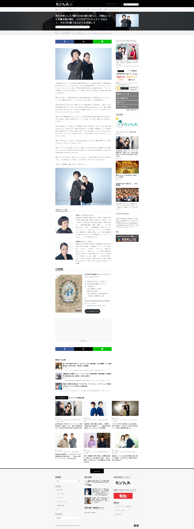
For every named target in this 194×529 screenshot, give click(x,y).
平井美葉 (74, 419)
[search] (137, 4)
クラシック (59, 497)
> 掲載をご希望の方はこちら (132, 110)
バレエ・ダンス (60, 493)
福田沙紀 (105, 451)
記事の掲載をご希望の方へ (90, 512)
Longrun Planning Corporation (71, 525)
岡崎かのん (134, 451)
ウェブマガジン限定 (85, 9)
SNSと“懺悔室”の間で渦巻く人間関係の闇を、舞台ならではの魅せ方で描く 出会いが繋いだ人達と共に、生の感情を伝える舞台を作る (97, 459)
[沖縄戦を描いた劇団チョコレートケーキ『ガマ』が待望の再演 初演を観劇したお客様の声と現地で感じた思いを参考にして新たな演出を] (58, 376)
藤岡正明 (77, 451)
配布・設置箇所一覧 (122, 98)
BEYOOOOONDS (67, 419)
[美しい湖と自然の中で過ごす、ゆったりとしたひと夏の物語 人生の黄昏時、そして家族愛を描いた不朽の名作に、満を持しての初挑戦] (58, 366)
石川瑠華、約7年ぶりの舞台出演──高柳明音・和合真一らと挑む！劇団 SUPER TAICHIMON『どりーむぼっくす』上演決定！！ (100, 500)
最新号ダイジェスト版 (123, 94)
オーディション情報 (97, 9)
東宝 (104, 419)
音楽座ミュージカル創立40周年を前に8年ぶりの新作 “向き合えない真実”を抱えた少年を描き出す (125, 458)
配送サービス (120, 102)
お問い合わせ (118, 514)
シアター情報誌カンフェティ (71, 9)
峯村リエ (116, 421)
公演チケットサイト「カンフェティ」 (113, 9)
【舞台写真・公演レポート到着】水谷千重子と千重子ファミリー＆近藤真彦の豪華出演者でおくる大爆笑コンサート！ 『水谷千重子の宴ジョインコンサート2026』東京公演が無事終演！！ (100, 492)
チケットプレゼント (122, 107)
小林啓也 (129, 451)
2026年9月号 (60, 419)
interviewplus (123, 419)
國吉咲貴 (100, 451)
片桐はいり (79, 26)
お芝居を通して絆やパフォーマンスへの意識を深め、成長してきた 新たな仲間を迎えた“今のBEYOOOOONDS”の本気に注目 (68, 426)
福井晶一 (65, 451)
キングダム (94, 419)
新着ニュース (58, 9)
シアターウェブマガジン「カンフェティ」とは (111, 4)
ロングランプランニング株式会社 (123, 506)
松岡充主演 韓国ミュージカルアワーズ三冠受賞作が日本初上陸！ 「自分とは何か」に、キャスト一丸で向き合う (68, 456)
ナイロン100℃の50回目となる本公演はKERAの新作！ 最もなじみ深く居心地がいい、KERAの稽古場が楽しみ (125, 426)
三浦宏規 (100, 419)
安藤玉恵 (74, 26)
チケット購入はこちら (92, 311)
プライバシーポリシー (120, 510)
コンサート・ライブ (61, 501)
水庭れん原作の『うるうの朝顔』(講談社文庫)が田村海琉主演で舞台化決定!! (100, 481)
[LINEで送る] (102, 42)
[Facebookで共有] (64, 42)
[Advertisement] (83, 328)
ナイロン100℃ (130, 419)
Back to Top (97, 471)
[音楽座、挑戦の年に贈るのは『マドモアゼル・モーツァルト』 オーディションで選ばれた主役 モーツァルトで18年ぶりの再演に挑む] (58, 386)
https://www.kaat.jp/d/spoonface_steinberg (97, 301)
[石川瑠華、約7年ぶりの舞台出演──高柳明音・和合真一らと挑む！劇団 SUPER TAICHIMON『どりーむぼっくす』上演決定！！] (87, 500)
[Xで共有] (83, 42)
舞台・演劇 (85, 26)
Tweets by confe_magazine (122, 213)
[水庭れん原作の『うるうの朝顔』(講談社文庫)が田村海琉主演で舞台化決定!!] (87, 483)
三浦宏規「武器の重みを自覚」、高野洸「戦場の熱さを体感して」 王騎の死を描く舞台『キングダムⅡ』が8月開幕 (97, 426)
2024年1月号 (68, 26)
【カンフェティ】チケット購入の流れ (126, 132)
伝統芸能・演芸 (60, 505)
